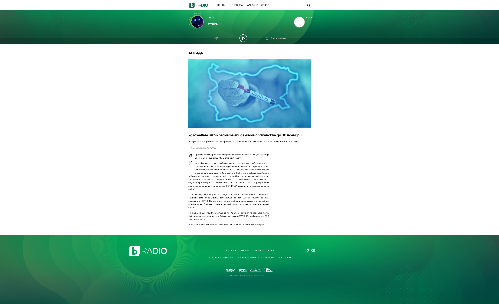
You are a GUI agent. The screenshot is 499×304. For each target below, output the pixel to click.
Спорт (265, 5)
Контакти (258, 251)
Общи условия (284, 257)
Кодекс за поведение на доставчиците (256, 257)
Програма (230, 251)
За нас (271, 251)
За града (195, 53)
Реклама (244, 251)
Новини (221, 5)
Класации (252, 5)
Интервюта (236, 5)
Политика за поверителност (221, 257)
